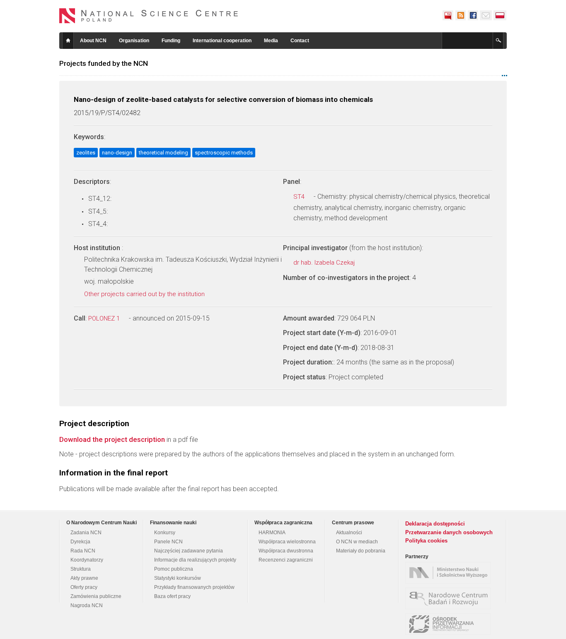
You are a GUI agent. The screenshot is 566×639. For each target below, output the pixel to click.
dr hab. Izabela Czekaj (324, 262)
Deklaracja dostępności (435, 524)
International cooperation (222, 40)
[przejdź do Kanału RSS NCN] (460, 15)
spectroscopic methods (224, 153)
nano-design (117, 153)
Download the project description (112, 439)
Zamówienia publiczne (95, 596)
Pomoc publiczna (173, 569)
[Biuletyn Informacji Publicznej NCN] (448, 15)
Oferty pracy (83, 587)
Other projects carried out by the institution (145, 294)
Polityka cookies (426, 541)
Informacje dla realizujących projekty (195, 559)
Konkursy (164, 532)
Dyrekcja (80, 541)
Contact (299, 40)
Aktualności (349, 532)
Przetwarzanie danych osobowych (449, 532)
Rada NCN (82, 550)
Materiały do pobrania (360, 550)
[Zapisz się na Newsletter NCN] (486, 15)
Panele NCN (168, 541)
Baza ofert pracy (172, 596)
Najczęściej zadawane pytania (188, 550)
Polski (500, 15)
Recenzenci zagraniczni (286, 559)
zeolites (85, 153)
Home (68, 40)
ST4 (299, 196)
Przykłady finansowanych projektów (194, 587)
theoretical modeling (163, 153)
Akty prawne (84, 578)
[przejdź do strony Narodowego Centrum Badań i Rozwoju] (450, 598)
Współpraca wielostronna (287, 541)
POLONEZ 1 (104, 318)
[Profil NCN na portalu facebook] (472, 15)
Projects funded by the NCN (103, 63)
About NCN (93, 40)
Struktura (80, 569)
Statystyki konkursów (177, 578)
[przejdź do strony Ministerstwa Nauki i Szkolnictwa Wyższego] (450, 573)
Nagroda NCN (86, 605)
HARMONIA (272, 532)
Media (271, 40)
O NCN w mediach (357, 541)
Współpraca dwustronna (286, 550)
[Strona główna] (148, 15)
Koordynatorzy (86, 559)
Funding (171, 40)
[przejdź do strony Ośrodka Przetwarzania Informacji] (450, 624)
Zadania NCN (86, 532)
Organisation (134, 40)
